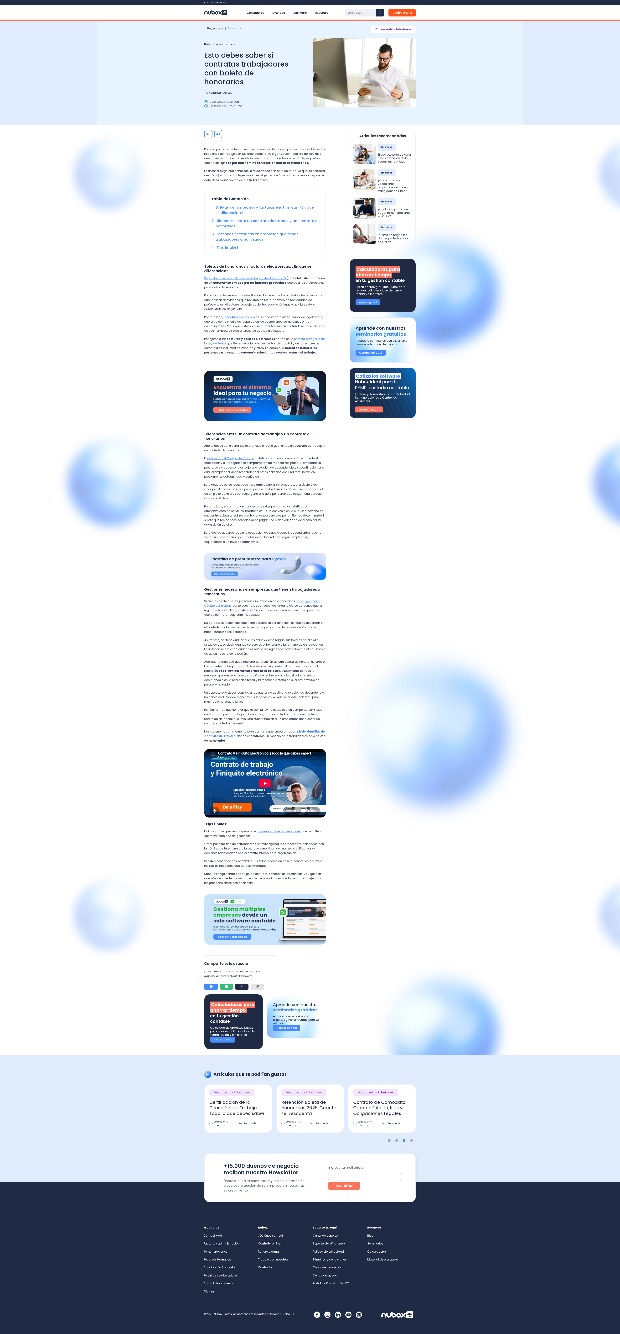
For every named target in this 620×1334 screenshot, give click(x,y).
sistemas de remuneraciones (279, 831)
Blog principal (215, 28)
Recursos (321, 13)
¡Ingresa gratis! (223, 1039)
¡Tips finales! (227, 247)
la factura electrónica (239, 317)
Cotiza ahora (402, 13)
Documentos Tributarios (393, 29)
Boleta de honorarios (219, 44)
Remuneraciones (215, 1252)
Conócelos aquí (287, 1028)
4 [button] (411, 1140)
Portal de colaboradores (220, 1275)
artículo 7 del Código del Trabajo (230, 458)
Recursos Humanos (217, 1259)
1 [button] (389, 1140)
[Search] (380, 12)
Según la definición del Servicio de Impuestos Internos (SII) (246, 278)
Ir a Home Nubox (216, 2)
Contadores (255, 13)
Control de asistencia (218, 1283)
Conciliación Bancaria (219, 1267)
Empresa (278, 13)
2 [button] (396, 1140)
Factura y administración (221, 1243)
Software (300, 13)
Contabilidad (212, 1236)
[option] (238, 1112)
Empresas (234, 28)
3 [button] (404, 1140)
